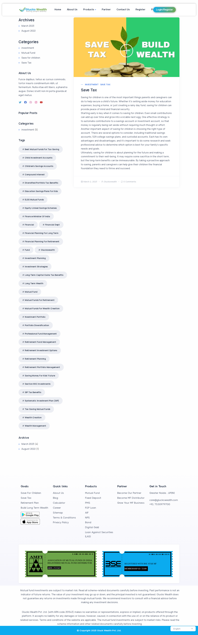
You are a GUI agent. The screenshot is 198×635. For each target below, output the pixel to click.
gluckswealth (110, 181)
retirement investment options (41, 350)
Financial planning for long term (41, 233)
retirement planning (35, 358)
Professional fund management (41, 333)
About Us (72, 9)
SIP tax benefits (33, 392)
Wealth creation (33, 417)
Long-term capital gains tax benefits (44, 275)
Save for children (30, 57)
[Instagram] (36, 102)
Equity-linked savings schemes (41, 208)
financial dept (52, 224)
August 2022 (28, 30)
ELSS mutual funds (34, 199)
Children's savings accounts (39, 166)
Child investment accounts (38, 157)
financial (29, 224)
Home (58, 9)
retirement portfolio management (42, 367)
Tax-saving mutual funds (37, 409)
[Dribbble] (31, 102)
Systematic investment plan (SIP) (42, 400)
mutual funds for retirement (40, 300)
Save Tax (105, 84)
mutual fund (31, 291)
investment (92, 84)
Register (140, 9)
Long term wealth (34, 283)
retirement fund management (40, 342)
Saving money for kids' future (40, 375)
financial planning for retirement (42, 241)
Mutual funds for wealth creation (42, 308)
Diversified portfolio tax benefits (41, 182)
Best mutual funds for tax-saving (42, 149)
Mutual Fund (28, 52)
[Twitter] (20, 102)
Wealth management (35, 425)
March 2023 (27, 25)
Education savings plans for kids (41, 191)
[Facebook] (26, 102)
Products (88, 9)
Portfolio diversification (37, 325)
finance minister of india (37, 216)
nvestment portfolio (35, 316)
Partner (106, 9)
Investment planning (35, 258)
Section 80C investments (37, 383)
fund (27, 249)
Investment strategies (36, 266)
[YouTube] (41, 102)
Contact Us (123, 9)
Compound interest (35, 174)
